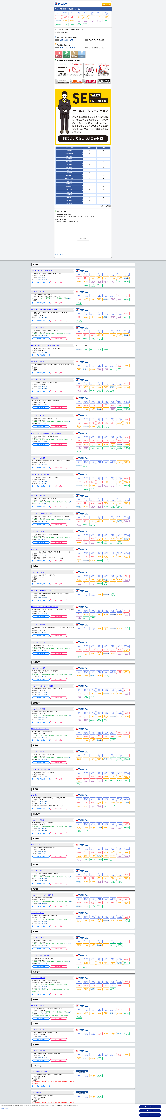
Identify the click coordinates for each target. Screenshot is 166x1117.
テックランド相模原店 (38, 668)
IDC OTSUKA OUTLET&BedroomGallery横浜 (45, 345)
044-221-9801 (42, 579)
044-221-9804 (42, 581)
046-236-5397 (42, 988)
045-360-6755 (42, 465)
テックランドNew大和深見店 (40, 955)
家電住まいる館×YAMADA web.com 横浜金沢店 (46, 433)
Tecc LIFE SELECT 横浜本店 (40, 474)
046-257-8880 (42, 1014)
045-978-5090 (42, 335)
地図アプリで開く (60, 254)
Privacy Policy (4, 1108)
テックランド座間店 (37, 1005)
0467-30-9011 (42, 851)
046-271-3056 (42, 945)
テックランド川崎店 (37, 572)
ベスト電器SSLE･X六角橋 (39, 1071)
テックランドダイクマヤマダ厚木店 (42, 895)
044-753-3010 (42, 597)
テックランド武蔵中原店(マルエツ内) (42, 590)
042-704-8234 (42, 694)
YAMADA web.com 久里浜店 (40, 729)
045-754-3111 (42, 423)
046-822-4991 (42, 719)
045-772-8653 (42, 441)
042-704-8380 (42, 692)
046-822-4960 (42, 717)
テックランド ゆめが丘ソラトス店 (41, 513)
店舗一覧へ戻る (106, 4)
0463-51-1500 (42, 759)
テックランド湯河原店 (38, 1050)
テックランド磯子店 (37, 415)
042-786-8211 (42, 676)
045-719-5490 (42, 521)
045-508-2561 (42, 370)
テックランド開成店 (37, 1029)
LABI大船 (34, 549)
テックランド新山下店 (38, 379)
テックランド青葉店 (37, 327)
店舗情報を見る (41, 282)
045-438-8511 (42, 483)
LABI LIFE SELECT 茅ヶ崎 (39, 844)
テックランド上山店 (37, 291)
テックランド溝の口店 (38, 624)
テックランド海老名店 (38, 978)
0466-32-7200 (42, 802)
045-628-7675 (42, 388)
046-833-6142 (42, 737)
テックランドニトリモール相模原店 (42, 686)
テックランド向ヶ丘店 (38, 642)
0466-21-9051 (42, 804)
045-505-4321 (42, 352)
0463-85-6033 (42, 881)
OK (150, 1115)
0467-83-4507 (42, 853)
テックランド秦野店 (37, 870)
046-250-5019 (42, 903)
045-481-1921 (42, 1080)
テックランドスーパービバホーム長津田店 (44, 309)
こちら (69, 298)
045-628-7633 (42, 386)
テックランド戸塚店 (37, 531)
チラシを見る (58, 282)
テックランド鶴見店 (37, 361)
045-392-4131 (42, 556)
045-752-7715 (42, 404)
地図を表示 (83, 238)
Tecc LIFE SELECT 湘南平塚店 (41, 769)
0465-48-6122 (42, 828)
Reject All (150, 1111)
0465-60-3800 (42, 1057)
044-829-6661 (42, 632)
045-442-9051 (67, 40)
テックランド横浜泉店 (38, 495)
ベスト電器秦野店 (36, 1092)
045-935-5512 (42, 300)
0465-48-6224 (42, 830)
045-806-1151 (42, 504)
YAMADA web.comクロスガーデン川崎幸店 (44, 607)
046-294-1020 (42, 921)
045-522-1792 (42, 481)
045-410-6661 (42, 539)
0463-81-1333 (42, 1101)
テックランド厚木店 (37, 913)
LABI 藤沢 (34, 795)
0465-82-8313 (42, 1036)
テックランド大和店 (37, 937)
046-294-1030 (42, 923)
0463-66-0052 (42, 776)
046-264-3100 (42, 963)
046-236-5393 (42, 986)
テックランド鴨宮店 (37, 820)
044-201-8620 (42, 613)
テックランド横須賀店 (38, 709)
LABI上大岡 (34, 398)
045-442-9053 (67, 47)
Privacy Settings (150, 1106)
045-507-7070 (42, 318)
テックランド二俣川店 (38, 458)
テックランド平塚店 (37, 751)
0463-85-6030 (42, 879)
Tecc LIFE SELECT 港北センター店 (42, 270)
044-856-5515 (42, 650)
